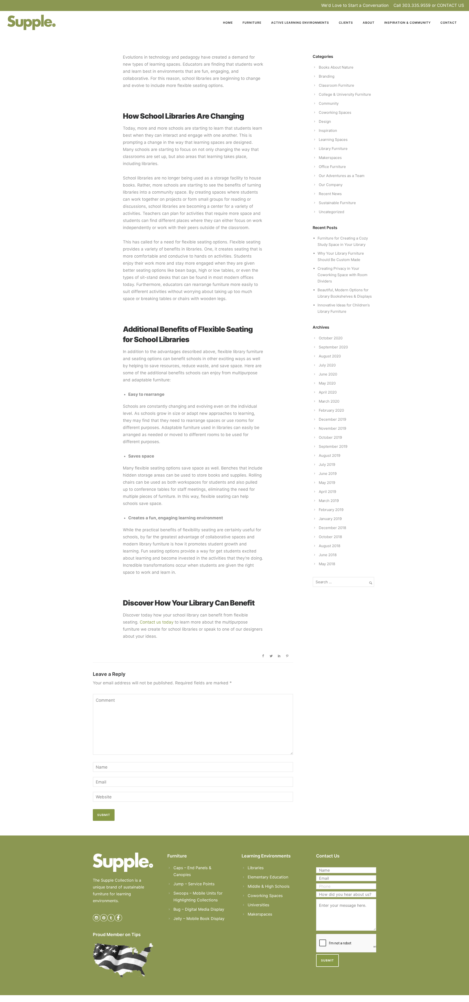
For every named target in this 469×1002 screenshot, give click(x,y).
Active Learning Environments (300, 22)
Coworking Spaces (335, 112)
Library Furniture (333, 148)
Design (325, 121)
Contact (448, 22)
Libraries (256, 867)
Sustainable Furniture (337, 202)
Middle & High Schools (268, 886)
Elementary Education (268, 877)
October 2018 (330, 536)
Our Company (330, 184)
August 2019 (329, 455)
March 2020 (329, 401)
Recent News (330, 193)
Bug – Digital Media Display (198, 909)
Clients (346, 22)
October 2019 (330, 437)
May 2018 (327, 564)
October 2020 (330, 338)
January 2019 (330, 518)
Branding (326, 76)
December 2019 (332, 419)
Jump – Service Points (193, 883)
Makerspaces (330, 157)
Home (228, 22)
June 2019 (328, 473)
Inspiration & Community (407, 22)
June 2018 (328, 555)
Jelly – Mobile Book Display (198, 918)
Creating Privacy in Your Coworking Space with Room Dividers (342, 274)
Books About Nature (336, 67)
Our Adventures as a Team (341, 175)
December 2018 (332, 527)
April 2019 (327, 491)
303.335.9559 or (419, 5)
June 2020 (328, 374)
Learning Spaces (333, 139)
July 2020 (327, 365)
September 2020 (333, 347)
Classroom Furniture (336, 85)
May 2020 (327, 383)
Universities (258, 904)
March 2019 (329, 500)
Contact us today (156, 622)
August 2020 (330, 356)
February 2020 (331, 410)
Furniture (252, 22)
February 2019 (331, 509)
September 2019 (333, 446)
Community (329, 103)
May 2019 (327, 482)
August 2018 (329, 545)
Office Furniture (332, 166)
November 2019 (332, 428)
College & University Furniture (345, 94)
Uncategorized (331, 211)
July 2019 (327, 464)
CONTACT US (450, 5)
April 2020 (328, 392)
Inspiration (328, 130)
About (368, 22)
